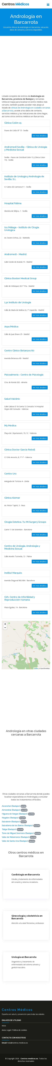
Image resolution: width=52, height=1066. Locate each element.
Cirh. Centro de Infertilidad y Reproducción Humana (19, 598)
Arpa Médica (11, 326)
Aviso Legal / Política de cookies (14, 1030)
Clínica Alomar (12, 497)
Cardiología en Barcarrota (25, 874)
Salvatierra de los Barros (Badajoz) (17, 825)
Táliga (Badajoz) (9, 829)
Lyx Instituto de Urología (17, 302)
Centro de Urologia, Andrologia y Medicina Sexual (22, 547)
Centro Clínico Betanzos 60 (19, 350)
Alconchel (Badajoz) (11, 806)
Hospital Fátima (12, 203)
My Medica (10, 425)
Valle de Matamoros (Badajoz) (15, 837)
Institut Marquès (13, 572)
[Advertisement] (26, 65)
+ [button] (5, 624)
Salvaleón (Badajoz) (11, 821)
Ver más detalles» (40, 135)
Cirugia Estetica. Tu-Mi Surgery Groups (25, 522)
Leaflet (36, 668)
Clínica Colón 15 (12, 122)
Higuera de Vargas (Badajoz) (14, 814)
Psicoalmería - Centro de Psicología (23, 374)
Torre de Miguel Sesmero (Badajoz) (18, 833)
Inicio (4, 1026)
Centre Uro (10, 473)
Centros (15, 4)
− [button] (5, 627)
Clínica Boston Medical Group (20, 278)
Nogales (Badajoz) (10, 818)
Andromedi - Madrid (15, 254)
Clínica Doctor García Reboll (19, 449)
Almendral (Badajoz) (11, 810)
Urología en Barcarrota (23, 957)
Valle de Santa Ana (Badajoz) (15, 841)
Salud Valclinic (12, 398)
